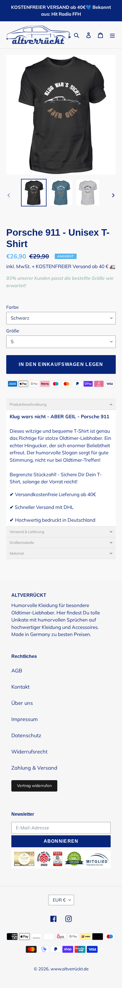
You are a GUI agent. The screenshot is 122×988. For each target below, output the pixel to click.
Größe (12, 331)
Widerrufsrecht (29, 751)
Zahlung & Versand (34, 768)
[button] (61, 404)
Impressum (24, 719)
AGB (16, 670)
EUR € (59, 900)
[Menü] (112, 35)
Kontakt (20, 686)
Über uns (22, 703)
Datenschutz (26, 735)
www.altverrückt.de (70, 969)
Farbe (12, 307)
